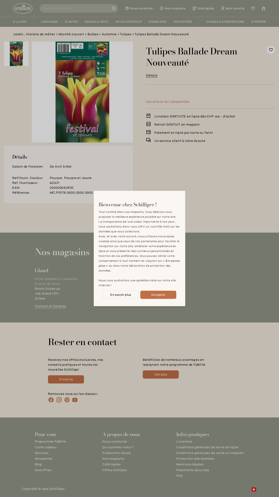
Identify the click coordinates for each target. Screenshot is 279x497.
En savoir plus (120, 295)
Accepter (158, 295)
